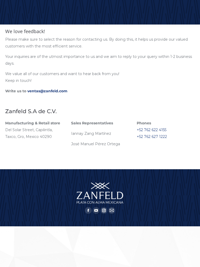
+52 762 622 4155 (151, 130)
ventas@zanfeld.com (47, 91)
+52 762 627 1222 (152, 136)
